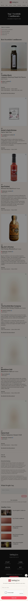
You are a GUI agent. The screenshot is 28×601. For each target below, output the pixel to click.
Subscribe (14, 597)
